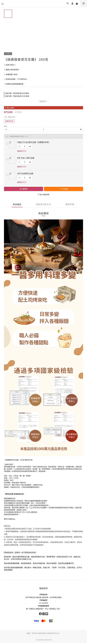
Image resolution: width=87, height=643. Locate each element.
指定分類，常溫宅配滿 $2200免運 (17, 96)
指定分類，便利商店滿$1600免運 (17, 93)
